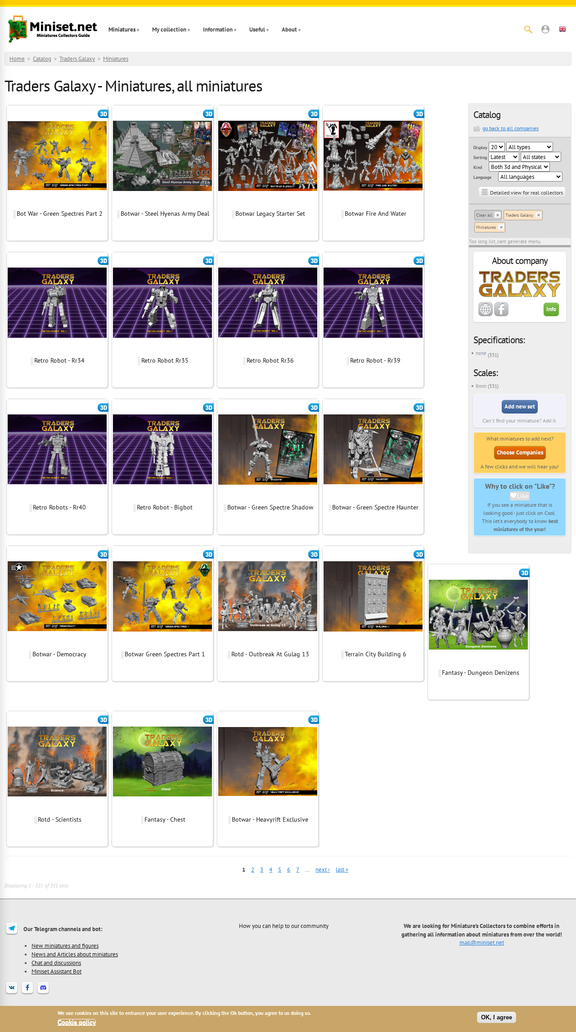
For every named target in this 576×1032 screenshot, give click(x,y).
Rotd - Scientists (59, 819)
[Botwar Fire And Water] (373, 204)
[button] (545, 29)
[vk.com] (11, 993)
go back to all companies (510, 128)
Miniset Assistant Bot (56, 971)
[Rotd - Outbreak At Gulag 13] (267, 644)
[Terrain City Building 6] (373, 644)
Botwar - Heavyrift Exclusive (270, 819)
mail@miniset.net (481, 942)
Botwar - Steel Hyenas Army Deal (165, 213)
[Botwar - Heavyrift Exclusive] (267, 810)
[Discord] (43, 993)
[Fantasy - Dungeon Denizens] (478, 663)
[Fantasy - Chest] (162, 810)
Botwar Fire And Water (375, 213)
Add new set (519, 406)
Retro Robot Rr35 (165, 360)
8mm (481, 386)
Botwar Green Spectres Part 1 (165, 654)
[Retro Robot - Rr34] (57, 351)
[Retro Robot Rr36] (267, 351)
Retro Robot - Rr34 (59, 360)
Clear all (484, 215)
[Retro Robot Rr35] (162, 351)
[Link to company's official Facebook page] (501, 314)
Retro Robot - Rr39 (375, 360)
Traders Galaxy (77, 59)
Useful (257, 29)
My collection (169, 29)
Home (17, 59)
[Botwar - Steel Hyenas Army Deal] (162, 204)
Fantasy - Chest (164, 819)
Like (522, 496)
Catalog (42, 59)
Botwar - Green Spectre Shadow (270, 507)
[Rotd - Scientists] (57, 810)
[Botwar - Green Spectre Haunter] (373, 497)
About (289, 29)
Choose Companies (520, 452)
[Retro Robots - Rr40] (57, 497)
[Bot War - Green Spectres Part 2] (57, 204)
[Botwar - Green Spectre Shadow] (267, 497)
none (481, 353)
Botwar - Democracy (59, 654)
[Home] (52, 29)
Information (218, 29)
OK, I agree (496, 1017)
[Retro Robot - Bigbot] (162, 497)
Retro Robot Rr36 (270, 360)
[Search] (528, 29)
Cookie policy (77, 1022)
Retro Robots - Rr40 (59, 507)
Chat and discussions (56, 962)
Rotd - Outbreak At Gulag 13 (270, 654)
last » (342, 869)
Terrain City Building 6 (375, 654)
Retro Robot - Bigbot (165, 507)
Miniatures (121, 29)
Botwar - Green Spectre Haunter (375, 507)
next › (322, 869)
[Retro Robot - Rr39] (373, 351)
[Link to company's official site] (485, 314)
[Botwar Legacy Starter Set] (267, 204)
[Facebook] (27, 993)
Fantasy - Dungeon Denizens (480, 672)
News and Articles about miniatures (75, 954)
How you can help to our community (283, 925)
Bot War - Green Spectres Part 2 (60, 213)
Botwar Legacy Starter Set (270, 213)
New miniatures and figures (65, 945)
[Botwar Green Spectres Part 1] (162, 644)
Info (551, 309)
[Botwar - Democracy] (57, 644)
